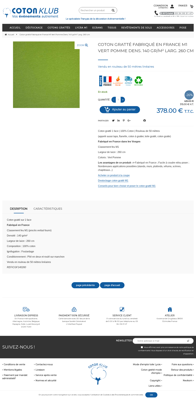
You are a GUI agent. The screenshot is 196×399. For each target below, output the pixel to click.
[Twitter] (113, 120)
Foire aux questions (182, 364)
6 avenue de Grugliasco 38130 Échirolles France (170, 318)
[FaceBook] (144, 120)
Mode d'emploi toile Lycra (146, 364)
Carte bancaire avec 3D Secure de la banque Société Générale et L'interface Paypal (74, 319)
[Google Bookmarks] (129, 120)
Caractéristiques (48, 208)
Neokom (187, 380)
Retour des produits (181, 369)
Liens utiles (154, 385)
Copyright (155, 380)
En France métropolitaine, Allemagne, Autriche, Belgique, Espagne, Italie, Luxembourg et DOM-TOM (26, 321)
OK (151, 395)
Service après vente (46, 375)
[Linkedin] (118, 120)
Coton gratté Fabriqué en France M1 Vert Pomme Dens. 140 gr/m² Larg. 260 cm (146, 47)
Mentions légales (13, 369)
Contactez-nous (44, 364)
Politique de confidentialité (178, 375)
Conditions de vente (14, 364)
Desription (18, 208)
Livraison (40, 369)
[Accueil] (98, 374)
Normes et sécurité (46, 380)
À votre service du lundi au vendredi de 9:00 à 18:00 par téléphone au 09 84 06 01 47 (122, 319)
